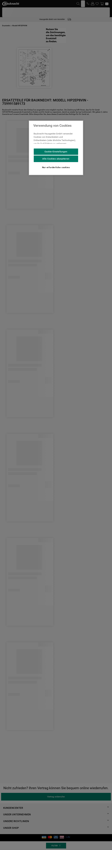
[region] (56, 147)
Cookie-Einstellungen (56, 151)
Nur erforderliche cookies (56, 167)
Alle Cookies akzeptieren (55, 158)
